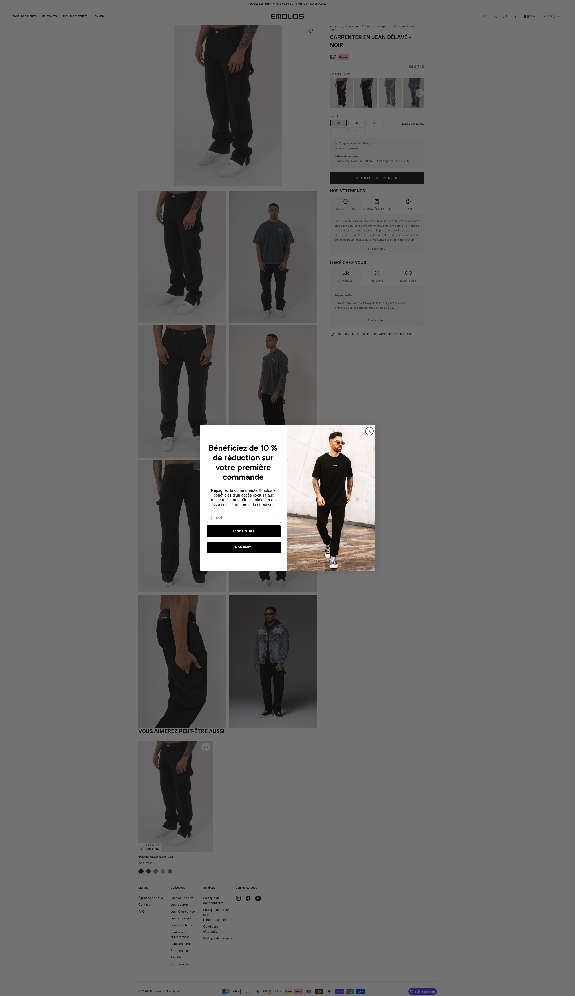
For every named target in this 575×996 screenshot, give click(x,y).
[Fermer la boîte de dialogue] (369, 431)
